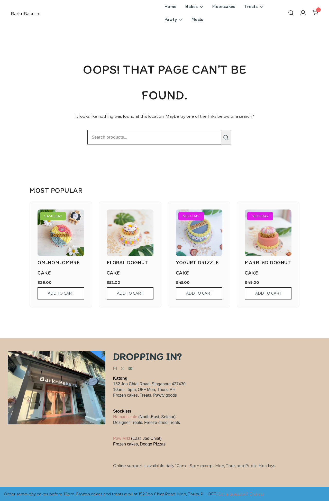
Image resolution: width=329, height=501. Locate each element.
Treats (251, 6)
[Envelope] (130, 368)
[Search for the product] (226, 137)
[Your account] (303, 13)
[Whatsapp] (123, 368)
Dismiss (257, 493)
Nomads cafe (125, 417)
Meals (197, 19)
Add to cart (61, 293)
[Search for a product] (291, 13)
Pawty (170, 19)
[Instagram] (115, 368)
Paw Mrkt (121, 438)
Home (170, 6)
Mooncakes (223, 6)
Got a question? (233, 493)
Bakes (191, 6)
